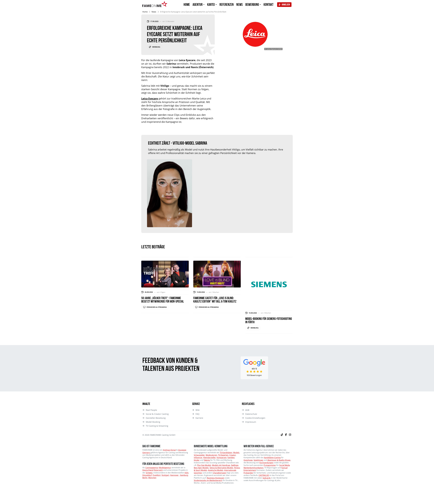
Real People (151, 410)
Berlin (144, 477)
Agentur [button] (198, 4)
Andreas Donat (169, 450)
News (239, 4)
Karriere (199, 418)
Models (236, 452)
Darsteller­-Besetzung (156, 418)
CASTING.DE (264, 475)
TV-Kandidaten (226, 452)
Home (145, 12)
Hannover (174, 475)
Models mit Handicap (221, 465)
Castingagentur (151, 467)
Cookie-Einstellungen (255, 418)
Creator (232, 455)
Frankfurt (157, 475)
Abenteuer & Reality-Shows (278, 460)
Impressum (250, 422)
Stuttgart (165, 475)
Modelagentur (165, 467)
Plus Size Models (204, 465)
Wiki (198, 410)
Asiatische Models (215, 470)
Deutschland (147, 470)
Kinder (196, 460)
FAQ (197, 414)
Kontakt (268, 4)
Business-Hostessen (215, 478)
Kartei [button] (211, 4)
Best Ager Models (201, 467)
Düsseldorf (147, 475)
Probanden (248, 473)
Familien (231, 457)
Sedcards (267, 478)
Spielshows (258, 460)
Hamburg (183, 475)
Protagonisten (270, 465)
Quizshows (248, 460)
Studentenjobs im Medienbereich (208, 480)
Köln (187, 472)
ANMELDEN (286, 4)
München (152, 477)
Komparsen (222, 457)
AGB (247, 410)
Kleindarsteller (209, 457)
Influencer (198, 457)
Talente (207, 460)
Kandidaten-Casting (272, 457)
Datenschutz (251, 414)
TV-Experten (223, 455)
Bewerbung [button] (252, 4)
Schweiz (149, 472)
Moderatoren (211, 455)
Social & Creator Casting (157, 414)
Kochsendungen (266, 462)
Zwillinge (234, 465)
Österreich (158, 470)
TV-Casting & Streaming (157, 425)
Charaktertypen (219, 473)
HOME (187, 4)
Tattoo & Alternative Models (221, 467)
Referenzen (226, 4)
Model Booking (153, 422)
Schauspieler (199, 455)
